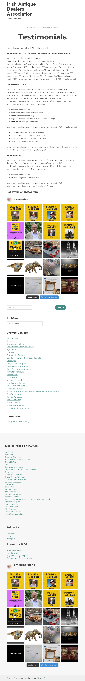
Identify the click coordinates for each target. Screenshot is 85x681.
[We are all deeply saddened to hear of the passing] (33, 230)
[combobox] (24, 323)
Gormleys (11, 361)
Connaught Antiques (16, 355)
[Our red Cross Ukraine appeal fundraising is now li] (51, 285)
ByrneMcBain (13, 349)
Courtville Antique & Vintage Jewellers (25, 358)
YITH (44, 678)
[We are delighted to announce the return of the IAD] (69, 267)
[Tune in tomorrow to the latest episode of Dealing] (15, 212)
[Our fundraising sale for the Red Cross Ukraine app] (69, 285)
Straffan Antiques (15, 394)
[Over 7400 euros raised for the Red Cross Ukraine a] (33, 285)
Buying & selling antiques (17, 556)
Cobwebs (11, 352)
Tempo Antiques (14, 397)
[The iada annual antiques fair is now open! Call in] (33, 249)
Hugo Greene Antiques (17, 366)
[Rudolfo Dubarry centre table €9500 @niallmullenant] (15, 267)
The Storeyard (13, 402)
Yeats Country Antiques (18, 408)
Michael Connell (14, 380)
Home (29, 28)
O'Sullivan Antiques (16, 386)
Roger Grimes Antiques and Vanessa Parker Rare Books (33, 391)
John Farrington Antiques (19, 369)
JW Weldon (12, 375)
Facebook (11, 534)
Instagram (11, 539)
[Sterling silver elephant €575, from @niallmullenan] (33, 267)
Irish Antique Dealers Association (21, 9)
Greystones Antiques (16, 363)
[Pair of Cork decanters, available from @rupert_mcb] (69, 249)
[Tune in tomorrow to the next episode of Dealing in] (33, 212)
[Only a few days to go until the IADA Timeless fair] (51, 267)
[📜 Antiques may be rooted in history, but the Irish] (15, 249)
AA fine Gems (13, 338)
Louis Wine (12, 377)
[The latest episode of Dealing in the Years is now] (69, 212)
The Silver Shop (14, 400)
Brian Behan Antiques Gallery (20, 347)
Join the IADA (12, 553)
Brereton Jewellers (15, 344)
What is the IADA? (14, 551)
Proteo (10, 678)
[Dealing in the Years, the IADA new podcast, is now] (69, 230)
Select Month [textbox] (13, 324)
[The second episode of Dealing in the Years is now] (51, 230)
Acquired (11, 341)
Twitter (10, 536)
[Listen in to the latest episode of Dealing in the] (51, 212)
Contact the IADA (14, 558)
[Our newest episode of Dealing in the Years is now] (15, 230)
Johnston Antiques (15, 372)
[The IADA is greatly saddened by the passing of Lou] (15, 285)
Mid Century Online (16, 383)
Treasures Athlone (15, 405)
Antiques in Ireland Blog (18, 421)
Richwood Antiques (16, 388)
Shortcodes (39, 28)
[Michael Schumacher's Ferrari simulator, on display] (51, 249)
